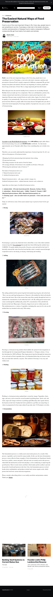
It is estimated (17, 245)
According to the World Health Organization (14, 141)
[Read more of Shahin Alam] (4, 36)
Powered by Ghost (47, 589)
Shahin (11, 477)
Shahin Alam (10, 35)
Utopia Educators (5, 589)
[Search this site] (15, 8)
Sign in (39, 8)
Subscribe (46, 8)
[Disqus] (26, 525)
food (3, 15)
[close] (51, 2)
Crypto (28, 589)
